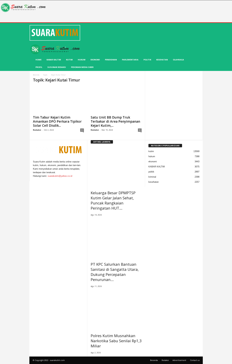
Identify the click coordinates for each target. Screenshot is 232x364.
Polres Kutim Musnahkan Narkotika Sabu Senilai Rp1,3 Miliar (116, 340)
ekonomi (95, 59)
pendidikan (111, 59)
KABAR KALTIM (54, 59)
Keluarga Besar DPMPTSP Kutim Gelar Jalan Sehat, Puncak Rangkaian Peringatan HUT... (113, 200)
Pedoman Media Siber (82, 67)
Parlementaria (130, 59)
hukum (81, 59)
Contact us (195, 360)
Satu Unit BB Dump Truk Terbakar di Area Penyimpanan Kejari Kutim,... (115, 121)
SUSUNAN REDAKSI (56, 67)
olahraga (178, 59)
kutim (69, 59)
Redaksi (37, 130)
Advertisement (179, 360)
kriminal (152, 177)
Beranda (36, 75)
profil (38, 67)
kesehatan (162, 59)
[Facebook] (34, 179)
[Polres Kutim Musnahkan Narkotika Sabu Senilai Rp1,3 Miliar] (116, 309)
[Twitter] (36, 179)
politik (147, 59)
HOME (38, 59)
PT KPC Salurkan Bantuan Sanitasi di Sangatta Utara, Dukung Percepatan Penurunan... (115, 272)
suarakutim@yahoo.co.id (60, 176)
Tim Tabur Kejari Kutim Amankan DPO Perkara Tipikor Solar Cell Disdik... (57, 121)
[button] (197, 47)
